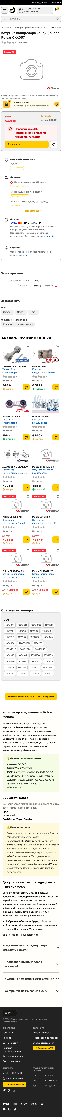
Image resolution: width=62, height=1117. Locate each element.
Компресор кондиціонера (28, 27)
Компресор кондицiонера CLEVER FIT (14, 471)
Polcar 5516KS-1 (41, 517)
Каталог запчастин (13, 1056)
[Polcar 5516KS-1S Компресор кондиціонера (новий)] (16, 505)
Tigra (32, 312)
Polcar (36, 285)
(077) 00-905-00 (14, 1073)
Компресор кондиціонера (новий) (14, 522)
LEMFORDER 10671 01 (14, 366)
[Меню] (4, 10)
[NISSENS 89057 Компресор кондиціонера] (45, 404)
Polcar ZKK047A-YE (42, 571)
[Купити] (26, 387)
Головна (6, 27)
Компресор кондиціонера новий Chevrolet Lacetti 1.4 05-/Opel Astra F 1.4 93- (44, 371)
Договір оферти (11, 1043)
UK (9, 1012)
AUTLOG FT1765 (11, 416)
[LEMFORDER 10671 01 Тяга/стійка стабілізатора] (16, 354)
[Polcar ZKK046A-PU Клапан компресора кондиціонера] (16, 559)
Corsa (20, 312)
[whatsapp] (14, 1090)
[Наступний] (27, 354)
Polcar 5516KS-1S (12, 517)
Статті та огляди (11, 1061)
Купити (16, 144)
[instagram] (14, 1109)
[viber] (9, 1090)
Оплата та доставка (39, 2)
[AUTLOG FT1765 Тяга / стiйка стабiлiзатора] (16, 404)
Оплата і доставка (42, 1032)
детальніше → (23, 255)
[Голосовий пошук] (57, 19)
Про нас (7, 1037)
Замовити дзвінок (16, 1084)
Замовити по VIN (45, 1048)
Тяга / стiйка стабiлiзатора (9, 421)
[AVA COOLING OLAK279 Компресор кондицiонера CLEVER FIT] (16, 454)
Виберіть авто (21, 102)
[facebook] (9, 1109)
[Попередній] (5, 354)
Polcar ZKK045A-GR (43, 467)
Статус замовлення (43, 1043)
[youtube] (4, 1109)
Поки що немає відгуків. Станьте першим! (31, 696)
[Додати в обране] (53, 144)
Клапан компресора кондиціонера (13, 576)
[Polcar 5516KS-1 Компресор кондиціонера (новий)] (45, 505)
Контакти (56, 2)
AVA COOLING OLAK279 (15, 467)
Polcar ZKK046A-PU (13, 571)
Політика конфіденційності (12, 1050)
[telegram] (4, 1090)
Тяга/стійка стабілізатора (9, 371)
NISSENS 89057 (40, 416)
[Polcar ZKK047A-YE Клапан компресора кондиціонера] (45, 559)
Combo (6, 312)
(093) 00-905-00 (14, 1078)
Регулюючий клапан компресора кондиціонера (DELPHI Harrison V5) (44, 471)
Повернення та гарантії (45, 1037)
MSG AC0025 (39, 366)
